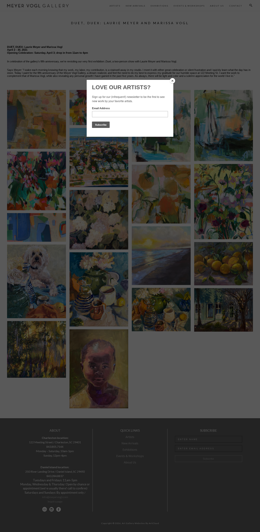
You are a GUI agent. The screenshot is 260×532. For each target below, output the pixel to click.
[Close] (172, 80)
